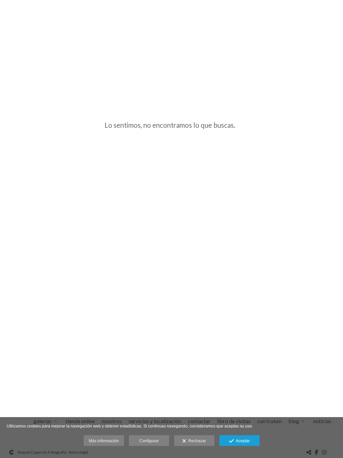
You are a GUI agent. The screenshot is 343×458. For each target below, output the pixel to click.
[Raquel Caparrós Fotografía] (6, 12)
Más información (104, 441)
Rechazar (196, 441)
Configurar (149, 441)
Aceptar (242, 441)
